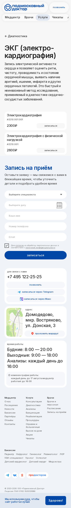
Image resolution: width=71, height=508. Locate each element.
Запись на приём (56, 412)
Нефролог (22, 454)
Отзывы (9, 420)
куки (27, 499)
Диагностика (33, 405)
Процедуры (32, 420)
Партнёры (10, 416)
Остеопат (41, 458)
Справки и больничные (33, 426)
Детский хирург (37, 461)
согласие (20, 245)
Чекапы (30, 438)
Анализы (31, 409)
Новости (9, 409)
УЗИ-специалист (14, 458)
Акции (29, 434)
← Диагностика (16, 36)
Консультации (34, 401)
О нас (8, 401)
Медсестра (55, 461)
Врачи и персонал (52, 403)
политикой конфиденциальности (40, 247)
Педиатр (9, 454)
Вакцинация (33, 412)
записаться (35, 255)
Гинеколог (35, 454)
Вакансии (10, 412)
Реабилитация (34, 416)
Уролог (29, 458)
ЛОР (62, 454)
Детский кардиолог (16, 461)
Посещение (11, 405)
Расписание (54, 408)
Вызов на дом (34, 430)
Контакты (10, 424)
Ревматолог (51, 454)
